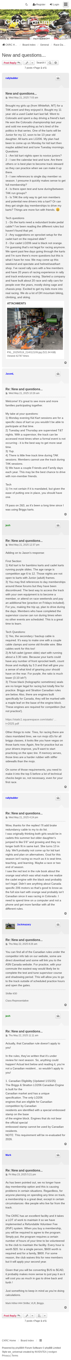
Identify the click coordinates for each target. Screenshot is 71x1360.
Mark (8, 1155)
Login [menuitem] (56, 4)
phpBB (19, 1348)
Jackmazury (24, 924)
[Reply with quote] (58, 78)
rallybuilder (12, 78)
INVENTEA (41, 1351)
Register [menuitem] (40, 4)
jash (8, 525)
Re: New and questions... (24, 389)
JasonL (10, 373)
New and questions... (24, 55)
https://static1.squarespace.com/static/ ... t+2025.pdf (31, 721)
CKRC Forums (29, 22)
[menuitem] (6, 1356)
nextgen (52, 1351)
